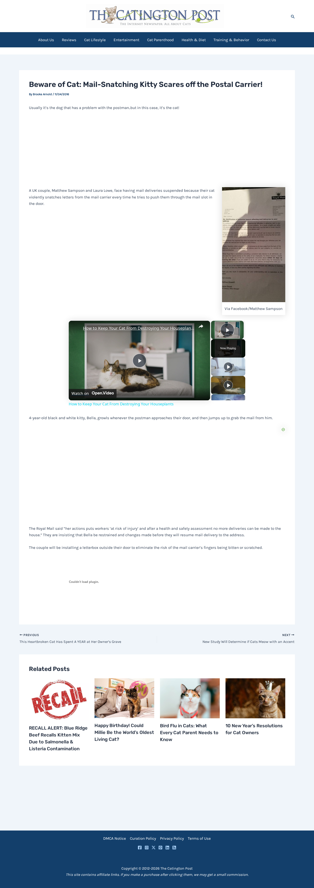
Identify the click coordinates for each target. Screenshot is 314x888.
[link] (76, 328)
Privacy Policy (172, 838)
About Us (46, 39)
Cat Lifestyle (95, 39)
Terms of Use (199, 838)
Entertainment (126, 39)
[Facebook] (140, 847)
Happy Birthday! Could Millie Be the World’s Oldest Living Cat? (124, 732)
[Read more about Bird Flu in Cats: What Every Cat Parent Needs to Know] (190, 698)
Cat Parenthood (160, 39)
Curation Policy (143, 838)
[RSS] (174, 847)
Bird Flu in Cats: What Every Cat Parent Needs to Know (189, 732)
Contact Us (266, 39)
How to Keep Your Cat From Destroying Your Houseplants (138, 328)
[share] (201, 326)
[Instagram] (147, 847)
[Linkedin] (167, 847)
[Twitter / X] (153, 847)
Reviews (69, 39)
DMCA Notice (114, 838)
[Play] (228, 366)
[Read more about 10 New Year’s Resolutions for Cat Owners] (255, 698)
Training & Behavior (231, 39)
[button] (293, 16)
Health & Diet (194, 39)
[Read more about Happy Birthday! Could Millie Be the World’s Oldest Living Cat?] (124, 698)
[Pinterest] (160, 847)
